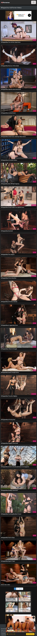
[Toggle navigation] (33, 2)
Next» (20, 589)
